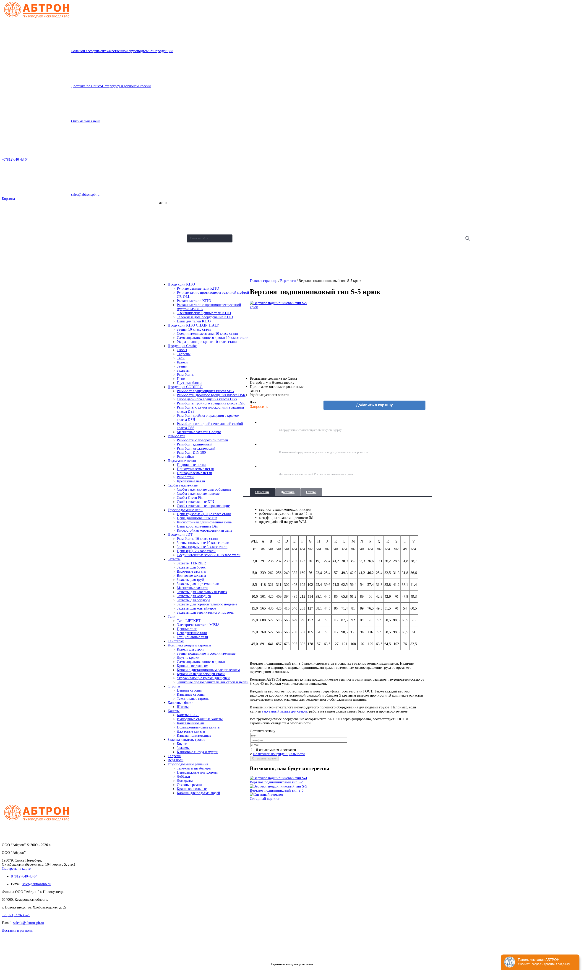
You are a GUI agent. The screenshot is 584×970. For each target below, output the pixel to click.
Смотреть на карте (16, 868)
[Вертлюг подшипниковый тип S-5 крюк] (282, 336)
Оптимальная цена (85, 121)
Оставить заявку (171, 266)
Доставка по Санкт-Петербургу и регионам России (111, 86)
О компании (168, 210)
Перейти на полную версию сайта (292, 964)
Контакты (167, 254)
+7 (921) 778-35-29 (16, 915)
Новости (166, 232)
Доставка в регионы (17, 930)
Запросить (259, 407)
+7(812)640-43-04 (15, 159)
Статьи (311, 492)
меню (163, 203)
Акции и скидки (170, 243)
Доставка (288, 492)
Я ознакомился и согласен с (277, 752)
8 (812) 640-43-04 (24, 876)
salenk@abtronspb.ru (28, 923)
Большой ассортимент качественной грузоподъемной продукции (122, 51)
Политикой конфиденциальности (279, 754)
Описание (262, 492)
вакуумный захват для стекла (284, 711)
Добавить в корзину (374, 405)
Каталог (166, 221)
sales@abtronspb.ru (85, 194)
